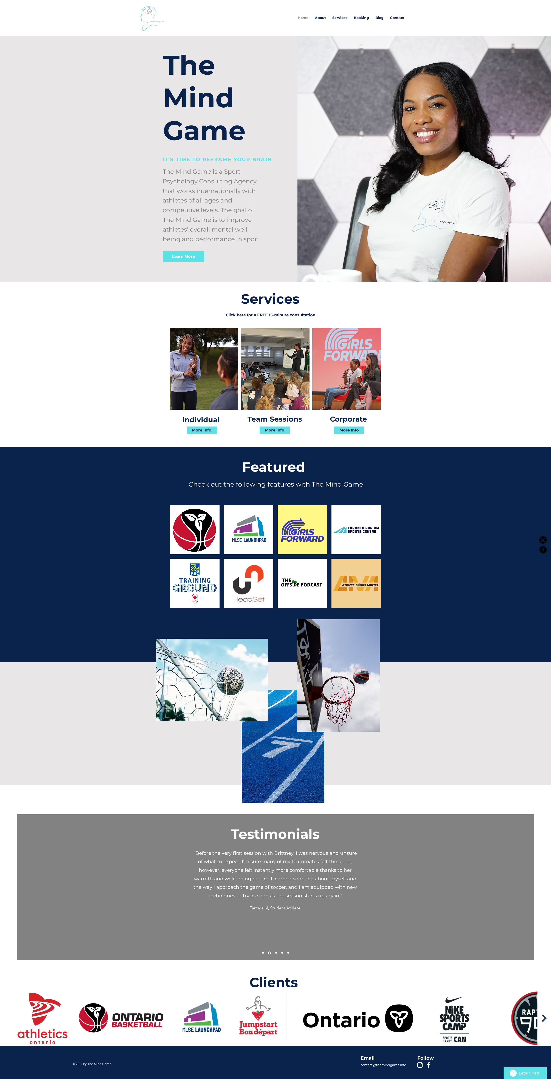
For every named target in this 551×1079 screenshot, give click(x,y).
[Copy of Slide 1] (282, 953)
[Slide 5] (288, 953)
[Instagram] (543, 540)
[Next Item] (544, 1018)
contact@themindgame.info (383, 1065)
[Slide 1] (276, 953)
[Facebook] (543, 549)
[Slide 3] (263, 953)
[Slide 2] (269, 952)
